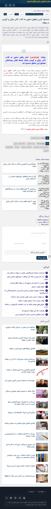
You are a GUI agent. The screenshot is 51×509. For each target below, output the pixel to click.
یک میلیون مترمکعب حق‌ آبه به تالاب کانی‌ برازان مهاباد (20, 445)
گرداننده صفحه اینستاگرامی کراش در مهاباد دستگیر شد (25, 273)
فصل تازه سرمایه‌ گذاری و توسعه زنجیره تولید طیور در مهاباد (21, 339)
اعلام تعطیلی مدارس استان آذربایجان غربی (29, 314)
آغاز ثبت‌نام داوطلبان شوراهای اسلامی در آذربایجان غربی (22, 177)
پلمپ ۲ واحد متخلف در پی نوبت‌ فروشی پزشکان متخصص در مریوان (21, 456)
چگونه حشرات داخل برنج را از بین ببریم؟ (21, 466)
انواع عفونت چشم (38, 286)
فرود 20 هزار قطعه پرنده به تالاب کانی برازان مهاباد (21, 202)
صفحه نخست (45, 10)
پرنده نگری (31, 143)
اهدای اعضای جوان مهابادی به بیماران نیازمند (20, 423)
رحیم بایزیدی (35, 138)
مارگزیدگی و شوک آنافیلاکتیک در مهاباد (21, 412)
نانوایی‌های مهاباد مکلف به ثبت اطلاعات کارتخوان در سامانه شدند (26, 305)
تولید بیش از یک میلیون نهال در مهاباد (31, 300)
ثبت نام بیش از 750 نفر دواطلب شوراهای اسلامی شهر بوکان (27, 278)
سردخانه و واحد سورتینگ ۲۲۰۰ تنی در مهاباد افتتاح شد (20, 360)
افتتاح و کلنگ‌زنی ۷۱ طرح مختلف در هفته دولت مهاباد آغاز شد (20, 371)
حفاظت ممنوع (26, 147)
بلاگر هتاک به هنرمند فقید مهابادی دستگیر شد (20, 392)
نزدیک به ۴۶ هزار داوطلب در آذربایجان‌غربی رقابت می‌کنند (20, 435)
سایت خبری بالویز (18, 502)
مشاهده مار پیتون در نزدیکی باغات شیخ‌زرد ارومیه (20, 328)
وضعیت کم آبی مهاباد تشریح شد (33, 310)
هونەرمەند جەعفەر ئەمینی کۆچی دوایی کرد (20, 380)
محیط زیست (37, 10)
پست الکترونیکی (19, 243)
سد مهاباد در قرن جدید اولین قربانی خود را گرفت (27, 297)
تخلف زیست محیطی (41, 147)
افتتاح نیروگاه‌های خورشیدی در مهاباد (22, 348)
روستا (17, 147)
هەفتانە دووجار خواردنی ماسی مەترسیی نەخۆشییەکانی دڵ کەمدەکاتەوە (26, 291)
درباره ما (31, 492)
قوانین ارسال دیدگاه (37, 252)
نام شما (44, 243)
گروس (46, 150)
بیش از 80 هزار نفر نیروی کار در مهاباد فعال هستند (27, 283)
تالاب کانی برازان (19, 143)
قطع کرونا (9, 147)
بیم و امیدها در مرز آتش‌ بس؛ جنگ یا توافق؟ (19, 476)
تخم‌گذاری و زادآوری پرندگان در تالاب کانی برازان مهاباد (19, 165)
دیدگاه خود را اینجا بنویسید (38, 233)
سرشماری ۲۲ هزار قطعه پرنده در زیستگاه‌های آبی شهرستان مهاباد (20, 190)
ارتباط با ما (41, 492)
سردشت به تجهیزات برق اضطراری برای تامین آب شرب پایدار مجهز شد (21, 403)
